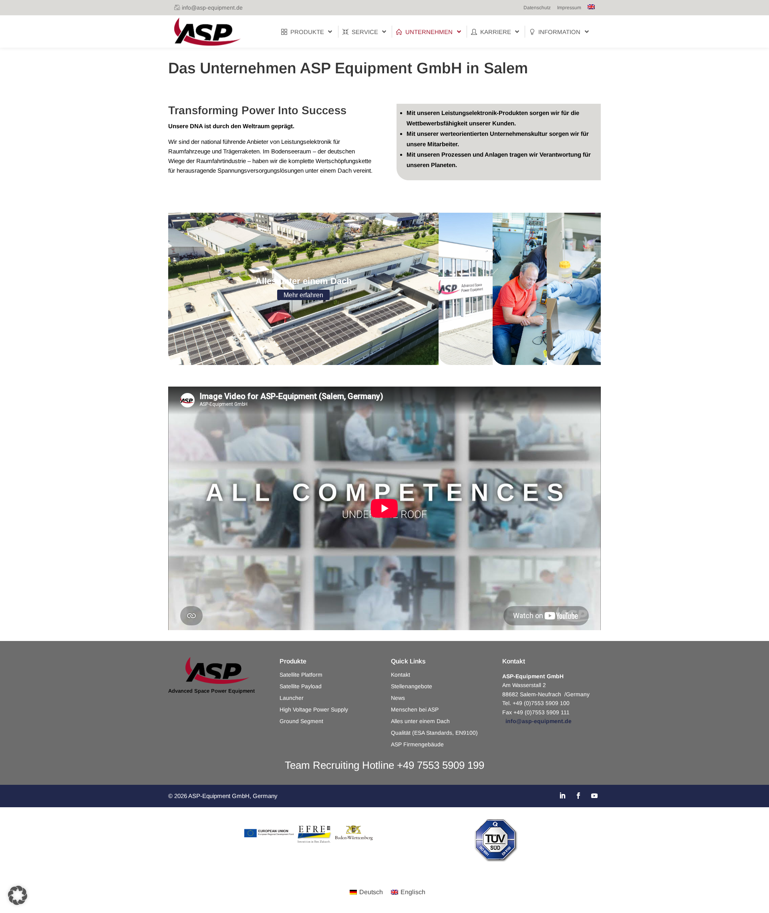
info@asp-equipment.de (212, 7)
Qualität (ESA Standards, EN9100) (434, 733)
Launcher (292, 698)
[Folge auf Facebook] (578, 795)
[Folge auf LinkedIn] (562, 795)
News (398, 698)
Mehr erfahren (303, 295)
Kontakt (400, 675)
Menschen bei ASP (415, 710)
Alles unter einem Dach (420, 721)
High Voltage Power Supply (314, 710)
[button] (17, 895)
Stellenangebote (411, 686)
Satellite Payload (301, 686)
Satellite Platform (301, 675)
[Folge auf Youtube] (594, 795)
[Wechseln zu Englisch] (591, 7)
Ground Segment (301, 721)
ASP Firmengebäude (417, 745)
